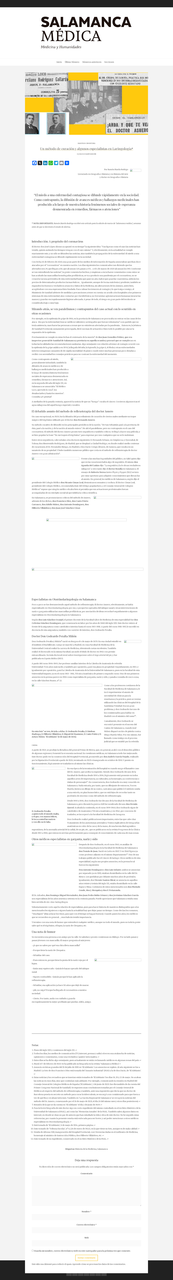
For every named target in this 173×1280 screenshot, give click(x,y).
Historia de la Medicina (86, 1149)
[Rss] (104, 1273)
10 (135, 716)
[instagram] (92, 1273)
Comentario (86, 1173)
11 (87, 782)
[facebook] (69, 1273)
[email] (98, 1273)
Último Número (72, 62)
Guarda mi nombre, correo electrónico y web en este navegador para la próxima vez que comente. (82, 1251)
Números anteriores (91, 62)
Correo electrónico (86, 1225)
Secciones (109, 62)
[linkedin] (80, 1273)
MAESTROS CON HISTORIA (86, 143)
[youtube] (86, 1273)
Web (86, 1238)
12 (127, 854)
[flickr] (75, 1273)
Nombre (86, 1211)
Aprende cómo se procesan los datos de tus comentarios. (99, 1264)
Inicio (59, 62)
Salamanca (102, 1149)
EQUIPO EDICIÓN (90, 154)
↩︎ (76, 1050)
